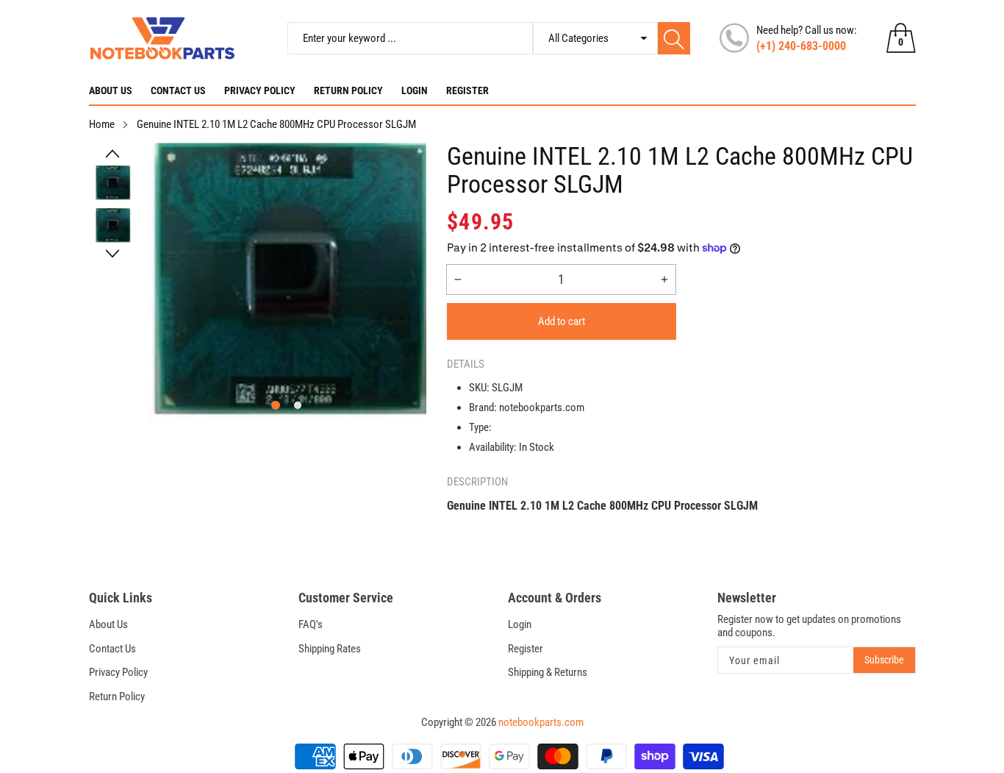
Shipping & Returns (547, 672)
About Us (110, 90)
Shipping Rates (329, 648)
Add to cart (561, 321)
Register (467, 90)
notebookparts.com (541, 722)
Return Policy (348, 90)
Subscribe (884, 660)
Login (414, 90)
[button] (112, 154)
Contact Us (178, 90)
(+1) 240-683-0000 (801, 46)
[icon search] (674, 38)
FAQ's (310, 624)
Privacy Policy (259, 90)
